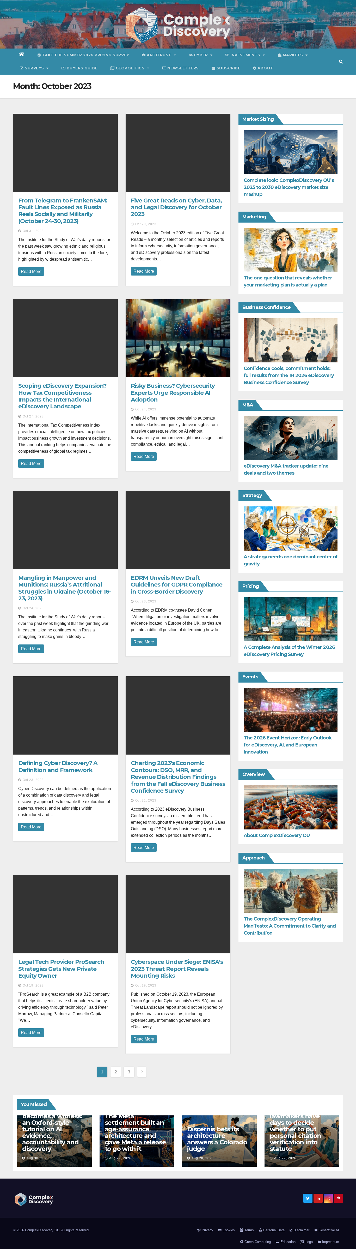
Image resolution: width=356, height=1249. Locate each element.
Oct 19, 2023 (33, 985)
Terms (248, 1230)
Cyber (201, 55)
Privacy (207, 1230)
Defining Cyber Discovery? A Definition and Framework (57, 766)
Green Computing (257, 1242)
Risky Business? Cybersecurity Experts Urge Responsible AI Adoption (173, 392)
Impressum (330, 1242)
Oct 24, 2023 (145, 409)
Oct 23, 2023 (145, 601)
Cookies (228, 1230)
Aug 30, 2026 (38, 1158)
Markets (292, 55)
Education (287, 1242)
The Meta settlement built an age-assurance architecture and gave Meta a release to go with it (135, 1132)
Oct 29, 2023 (145, 224)
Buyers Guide (81, 68)
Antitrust (159, 55)
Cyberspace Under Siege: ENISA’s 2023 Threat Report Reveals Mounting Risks (177, 968)
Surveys (34, 68)
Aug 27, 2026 (285, 1158)
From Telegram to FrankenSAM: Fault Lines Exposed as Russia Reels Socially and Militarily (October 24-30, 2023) (62, 211)
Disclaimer (300, 1230)
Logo (308, 1242)
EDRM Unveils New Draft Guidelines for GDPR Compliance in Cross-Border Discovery (176, 584)
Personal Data (273, 1230)
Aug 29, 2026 (120, 1158)
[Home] (21, 55)
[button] (341, 61)
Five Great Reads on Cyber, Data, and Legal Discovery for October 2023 (176, 207)
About (264, 68)
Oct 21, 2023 (145, 800)
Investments (245, 55)
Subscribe (227, 68)
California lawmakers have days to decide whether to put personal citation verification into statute (295, 1129)
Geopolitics (130, 68)
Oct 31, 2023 (33, 231)
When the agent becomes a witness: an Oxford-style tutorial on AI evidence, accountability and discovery (52, 1129)
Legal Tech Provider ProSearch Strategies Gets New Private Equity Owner (61, 968)
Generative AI (328, 1230)
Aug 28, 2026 (203, 1158)
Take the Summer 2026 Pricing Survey (85, 55)
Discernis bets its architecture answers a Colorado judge (217, 1138)
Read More (31, 271)
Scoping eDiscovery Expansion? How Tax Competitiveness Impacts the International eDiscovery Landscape (62, 396)
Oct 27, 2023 (33, 416)
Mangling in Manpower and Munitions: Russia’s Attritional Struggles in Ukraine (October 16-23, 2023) (64, 588)
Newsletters (182, 68)
